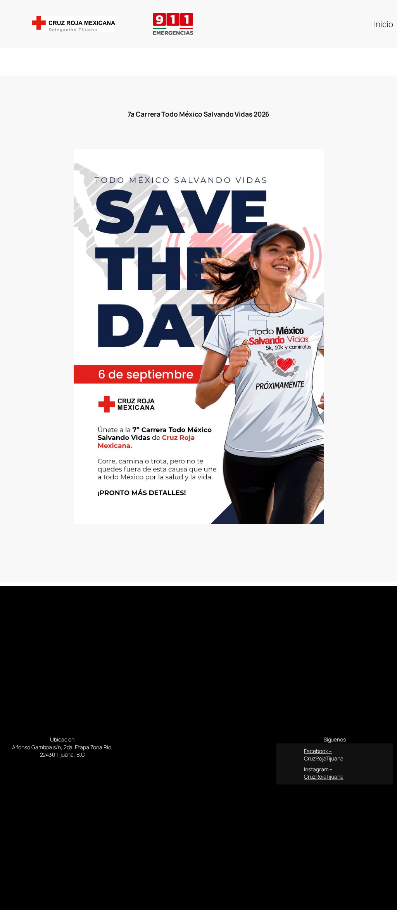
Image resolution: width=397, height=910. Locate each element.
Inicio (383, 24)
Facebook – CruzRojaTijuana (323, 754)
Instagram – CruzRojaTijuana (323, 773)
